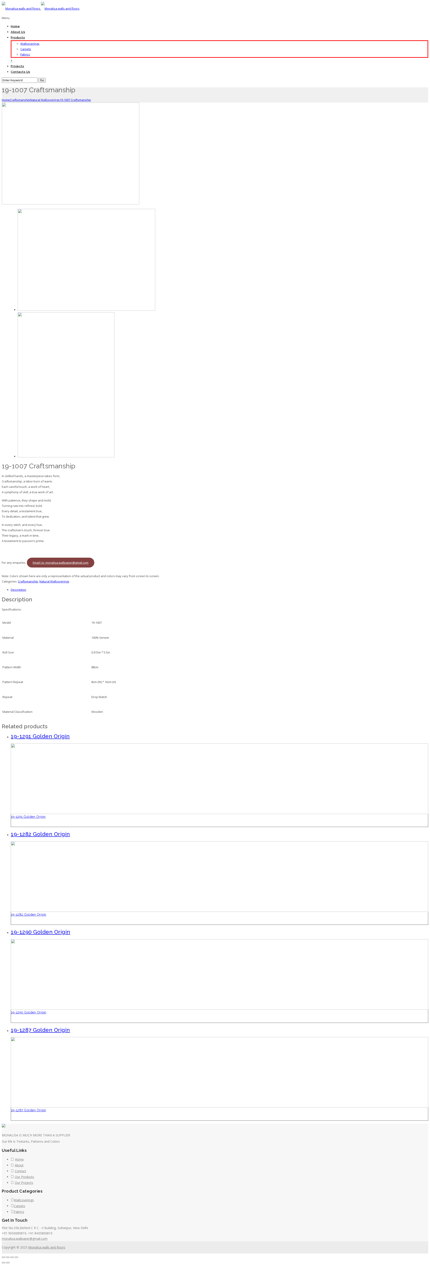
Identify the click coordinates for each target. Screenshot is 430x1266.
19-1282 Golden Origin (28, 914)
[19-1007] (70, 203)
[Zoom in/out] (16, 1257)
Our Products (24, 1177)
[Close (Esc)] (3, 1257)
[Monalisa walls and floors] (41, 8)
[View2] (66, 456)
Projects (17, 66)
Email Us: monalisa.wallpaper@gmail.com (60, 563)
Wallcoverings (29, 44)
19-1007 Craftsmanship (75, 100)
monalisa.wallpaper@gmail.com (24, 1238)
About (19, 1165)
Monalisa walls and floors (46, 1247)
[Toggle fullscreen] (12, 1257)
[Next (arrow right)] (8, 1262)
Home (15, 26)
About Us (18, 32)
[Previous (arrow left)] (3, 1262)
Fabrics (25, 54)
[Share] (8, 1257)
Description (18, 590)
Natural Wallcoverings (45, 100)
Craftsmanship (20, 100)
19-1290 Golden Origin (28, 1012)
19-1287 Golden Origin (28, 1110)
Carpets (25, 49)
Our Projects (24, 1182)
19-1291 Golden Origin (28, 816)
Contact (20, 1171)
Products (18, 37)
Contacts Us (20, 71)
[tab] (219, 589)
